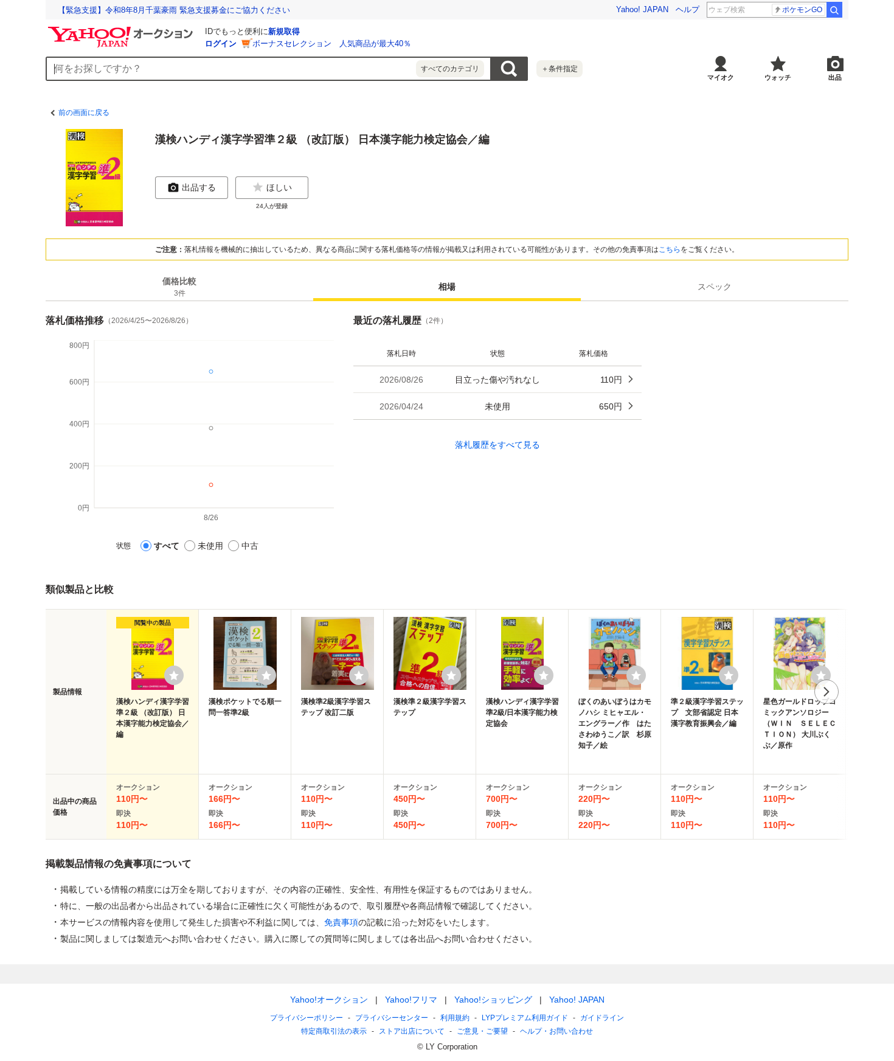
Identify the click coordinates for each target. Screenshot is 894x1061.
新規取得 (284, 31)
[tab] (179, 287)
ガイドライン (602, 1018)
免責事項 (341, 922)
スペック (715, 286)
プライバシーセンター (391, 1018)
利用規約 (455, 1018)
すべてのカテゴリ (450, 68)
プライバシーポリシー (306, 1018)
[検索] (834, 10)
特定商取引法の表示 (334, 1031)
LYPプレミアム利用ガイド (525, 1018)
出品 (835, 77)
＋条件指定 (559, 68)
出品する (199, 187)
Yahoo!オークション (329, 999)
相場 (447, 286)
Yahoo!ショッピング (493, 999)
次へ (826, 692)
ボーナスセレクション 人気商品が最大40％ (331, 43)
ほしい (279, 187)
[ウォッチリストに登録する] (174, 675)
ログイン (221, 43)
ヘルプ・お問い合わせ (556, 1031)
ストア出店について (412, 1031)
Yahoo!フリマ (411, 999)
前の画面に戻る (83, 112)
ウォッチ (777, 77)
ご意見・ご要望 (482, 1031)
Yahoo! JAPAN (642, 9)
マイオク (720, 77)
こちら (670, 249)
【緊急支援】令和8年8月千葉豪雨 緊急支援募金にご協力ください (174, 10)
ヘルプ (687, 9)
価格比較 (179, 286)
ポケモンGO (802, 9)
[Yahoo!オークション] (122, 29)
